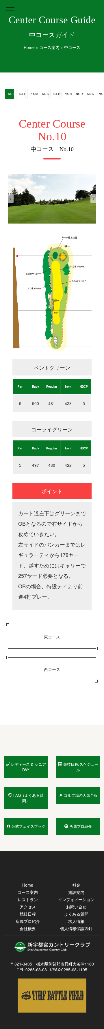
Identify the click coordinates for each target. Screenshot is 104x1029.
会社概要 (28, 928)
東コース (52, 637)
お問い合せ (76, 907)
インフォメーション (76, 899)
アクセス (28, 907)
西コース (52, 669)
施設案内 (76, 892)
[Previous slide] (11, 198)
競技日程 (28, 914)
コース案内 (49, 47)
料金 (76, 885)
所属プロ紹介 (28, 921)
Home (29, 47)
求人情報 (76, 921)
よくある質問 (76, 914)
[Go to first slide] (93, 198)
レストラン (28, 899)
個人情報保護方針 (76, 928)
